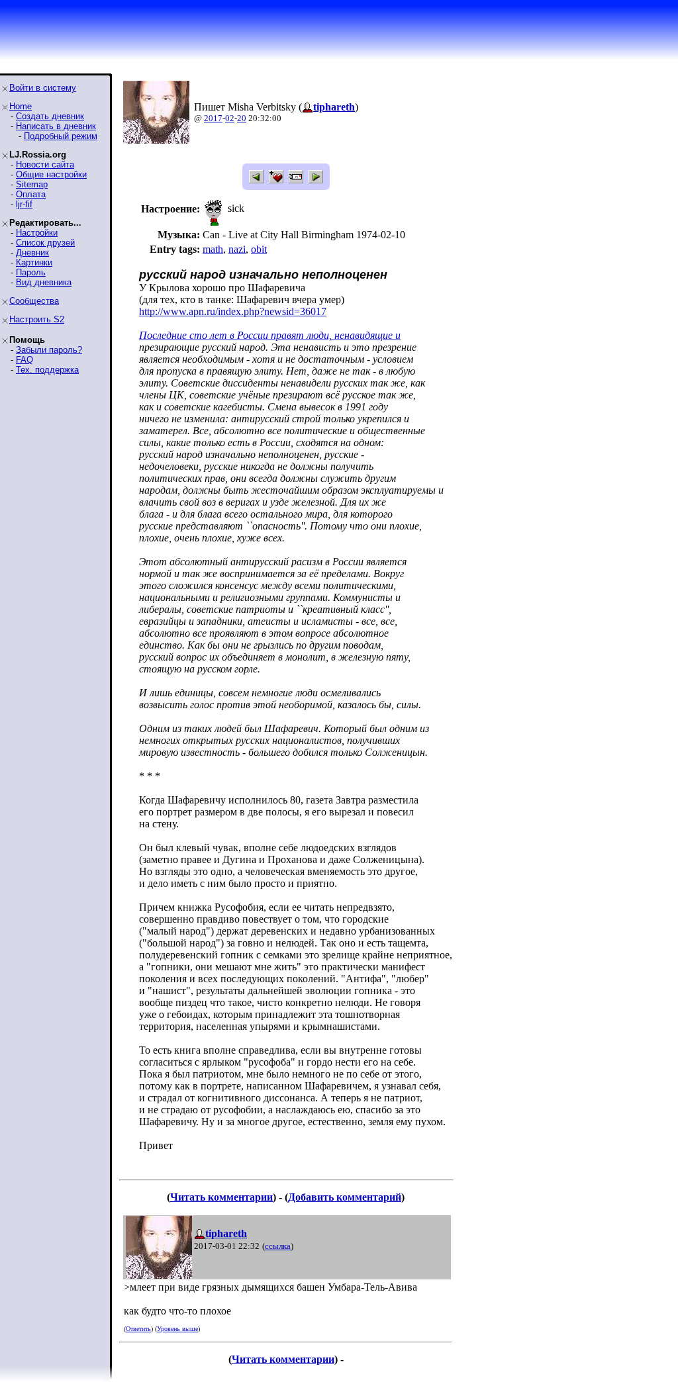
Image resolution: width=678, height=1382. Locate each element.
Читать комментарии (221, 1197)
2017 (213, 118)
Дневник (32, 252)
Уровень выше (177, 1328)
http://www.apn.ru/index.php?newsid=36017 (232, 311)
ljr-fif (24, 204)
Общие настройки (51, 174)
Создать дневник (50, 116)
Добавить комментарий (344, 1197)
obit (259, 249)
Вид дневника (44, 282)
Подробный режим (60, 136)
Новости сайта (45, 164)
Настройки (37, 233)
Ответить (138, 1328)
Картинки (34, 262)
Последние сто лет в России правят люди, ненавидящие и (270, 335)
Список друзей (45, 243)
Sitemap (32, 184)
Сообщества (34, 301)
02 (229, 118)
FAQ (24, 360)
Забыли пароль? (49, 350)
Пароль (31, 272)
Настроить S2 (36, 319)
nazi (237, 249)
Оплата (31, 194)
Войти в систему (42, 88)
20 (241, 118)
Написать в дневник (56, 126)
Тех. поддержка (47, 370)
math (213, 249)
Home (20, 106)
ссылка (278, 1246)
